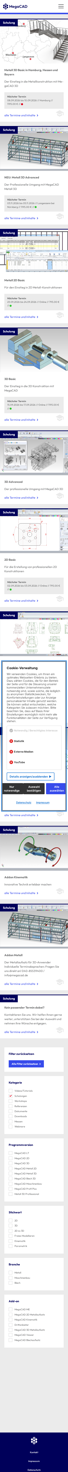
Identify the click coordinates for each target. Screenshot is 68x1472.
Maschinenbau (22, 1277)
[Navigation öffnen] (61, 6)
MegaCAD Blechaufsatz (27, 1340)
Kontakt (34, 1452)
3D (16, 1225)
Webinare (20, 1126)
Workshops (21, 1101)
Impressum (34, 1461)
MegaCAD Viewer (24, 1334)
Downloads (21, 1116)
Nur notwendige (12, 788)
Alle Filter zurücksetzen (25, 1063)
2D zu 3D (19, 1230)
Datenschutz (23, 802)
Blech (17, 1282)
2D (16, 1220)
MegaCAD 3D (22, 1163)
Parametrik (21, 1246)
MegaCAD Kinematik (26, 1319)
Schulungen (21, 1096)
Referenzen (21, 1106)
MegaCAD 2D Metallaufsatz (30, 1314)
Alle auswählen (57, 788)
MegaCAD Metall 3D (26, 1173)
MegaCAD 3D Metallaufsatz (30, 1329)
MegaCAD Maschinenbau (28, 1183)
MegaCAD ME (22, 1309)
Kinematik (20, 1241)
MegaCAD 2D (22, 1158)
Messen (18, 1121)
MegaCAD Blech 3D (25, 1178)
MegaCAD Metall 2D (26, 1168)
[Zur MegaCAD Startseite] (15, 16)
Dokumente (21, 1111)
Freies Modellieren (24, 1235)
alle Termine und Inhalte (19, 115)
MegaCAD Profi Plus (26, 1188)
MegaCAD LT (22, 1153)
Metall (18, 1272)
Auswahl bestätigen (34, 788)
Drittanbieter (22, 1324)
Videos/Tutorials (24, 1090)
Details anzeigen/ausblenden (29, 776)
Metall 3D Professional (27, 1194)
